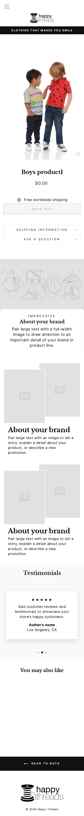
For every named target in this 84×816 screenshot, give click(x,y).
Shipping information (42, 229)
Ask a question (42, 239)
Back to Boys (45, 763)
